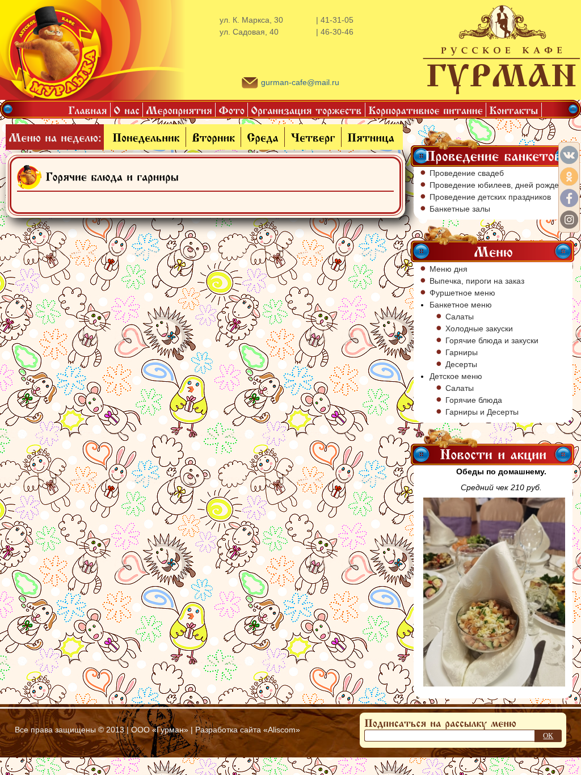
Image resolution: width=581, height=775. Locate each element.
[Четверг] (312, 137)
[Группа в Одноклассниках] (569, 176)
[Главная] (88, 110)
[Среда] (263, 137)
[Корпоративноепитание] (425, 110)
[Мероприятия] (179, 110)
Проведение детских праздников (490, 196)
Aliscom (282, 729)
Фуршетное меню (462, 292)
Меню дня (449, 268)
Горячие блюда (473, 400)
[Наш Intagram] (569, 219)
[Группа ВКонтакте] (569, 155)
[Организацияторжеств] (306, 110)
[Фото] (232, 110)
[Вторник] (213, 137)
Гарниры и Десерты (482, 411)
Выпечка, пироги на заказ (477, 280)
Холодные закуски (479, 328)
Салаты (459, 316)
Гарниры (461, 352)
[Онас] (127, 110)
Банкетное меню (461, 304)
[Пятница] (370, 137)
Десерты (461, 364)
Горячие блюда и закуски (491, 340)
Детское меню (456, 376)
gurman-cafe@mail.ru (300, 82)
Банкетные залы (460, 208)
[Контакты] (514, 110)
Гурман (170, 729)
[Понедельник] (146, 137)
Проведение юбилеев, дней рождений (501, 184)
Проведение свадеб (467, 173)
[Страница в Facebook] (569, 198)
